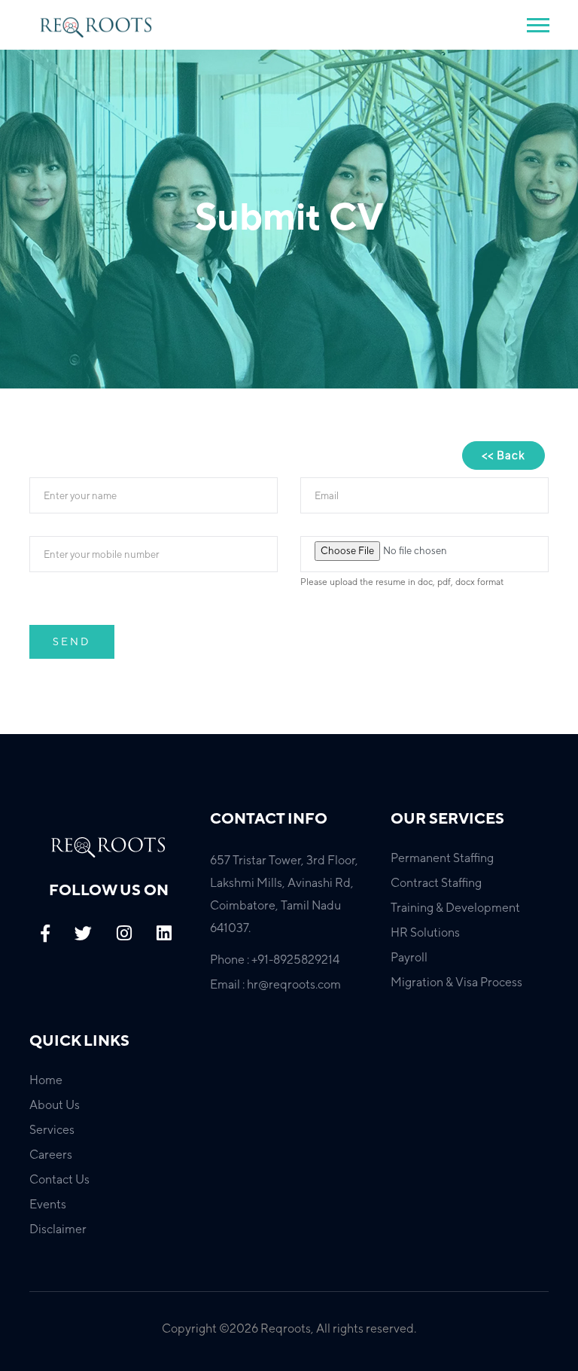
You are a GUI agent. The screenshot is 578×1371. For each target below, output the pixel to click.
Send (72, 641)
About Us (54, 1105)
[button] (537, 22)
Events (47, 1204)
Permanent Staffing (442, 858)
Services (52, 1130)
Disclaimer (58, 1229)
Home (45, 1080)
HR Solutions (425, 932)
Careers (50, 1154)
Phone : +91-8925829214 (274, 959)
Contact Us (59, 1179)
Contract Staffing (436, 883)
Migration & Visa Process (456, 982)
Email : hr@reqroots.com (275, 984)
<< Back (503, 455)
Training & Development (455, 907)
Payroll (409, 957)
